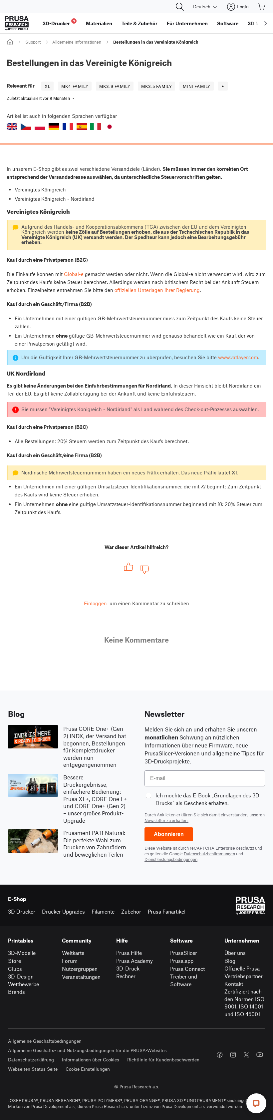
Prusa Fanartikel (166, 911)
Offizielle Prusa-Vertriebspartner (243, 972)
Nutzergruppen (80, 969)
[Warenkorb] (262, 6)
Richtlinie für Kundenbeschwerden (163, 1059)
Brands (16, 991)
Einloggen (95, 603)
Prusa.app (181, 961)
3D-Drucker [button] (59, 22)
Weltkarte (73, 953)
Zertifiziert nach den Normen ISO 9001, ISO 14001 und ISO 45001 (244, 1002)
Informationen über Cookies (90, 1059)
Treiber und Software (183, 980)
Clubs (15, 969)
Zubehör (131, 911)
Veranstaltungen (81, 977)
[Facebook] (219, 1054)
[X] (246, 1054)
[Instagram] (233, 1054)
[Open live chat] (256, 1103)
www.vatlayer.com (238, 357)
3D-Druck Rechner (127, 972)
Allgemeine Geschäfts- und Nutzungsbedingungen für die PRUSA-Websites (87, 1050)
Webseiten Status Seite (33, 1069)
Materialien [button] (99, 23)
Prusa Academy (134, 961)
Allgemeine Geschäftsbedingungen (45, 1041)
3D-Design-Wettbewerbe (23, 980)
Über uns (235, 953)
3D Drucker (21, 911)
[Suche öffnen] (179, 6)
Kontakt (233, 983)
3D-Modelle (22, 953)
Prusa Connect (187, 969)
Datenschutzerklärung (31, 1059)
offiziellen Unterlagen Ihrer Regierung (157, 290)
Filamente (103, 911)
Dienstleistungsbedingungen (170, 859)
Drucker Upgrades (63, 911)
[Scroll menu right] (265, 23)
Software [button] (227, 23)
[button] (12, 126)
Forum (70, 961)
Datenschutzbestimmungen (209, 853)
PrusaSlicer (183, 953)
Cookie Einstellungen (88, 1069)
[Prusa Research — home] (16, 23)
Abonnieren (169, 834)
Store (14, 961)
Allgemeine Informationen (76, 42)
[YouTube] (259, 1054)
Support (33, 42)
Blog (229, 961)
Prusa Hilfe (129, 953)
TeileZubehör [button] (139, 23)
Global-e (74, 274)
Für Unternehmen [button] (187, 23)
